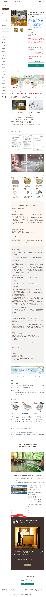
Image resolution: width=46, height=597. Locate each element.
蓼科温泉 (4, 55)
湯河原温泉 (4, 61)
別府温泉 (4, 87)
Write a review (27, 583)
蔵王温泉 (4, 42)
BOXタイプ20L (5, 16)
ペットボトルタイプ (5, 13)
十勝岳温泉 (4, 39)
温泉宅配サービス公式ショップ (26, 594)
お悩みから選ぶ (5, 30)
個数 (40, 47)
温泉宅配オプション (5, 26)
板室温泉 (4, 51)
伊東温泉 (4, 67)
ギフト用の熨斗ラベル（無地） (33, 47)
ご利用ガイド (19, 71)
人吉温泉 (4, 90)
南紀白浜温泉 (5, 80)
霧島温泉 (4, 93)
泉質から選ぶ (5, 33)
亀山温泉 (4, 58)
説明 (13, 71)
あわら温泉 (4, 77)
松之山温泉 (4, 45)
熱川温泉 (4, 71)
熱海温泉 (4, 64)
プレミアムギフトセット (5, 21)
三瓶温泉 (4, 83)
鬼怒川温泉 (4, 48)
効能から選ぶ (5, 36)
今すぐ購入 (36, 65)
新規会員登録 (17, 1)
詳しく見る (27, 564)
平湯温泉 (4, 74)
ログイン (12, 1)
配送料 (33, 34)
